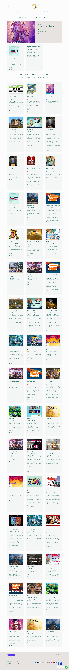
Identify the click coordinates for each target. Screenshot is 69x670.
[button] (8, 6)
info (9, 69)
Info (41, 37)
